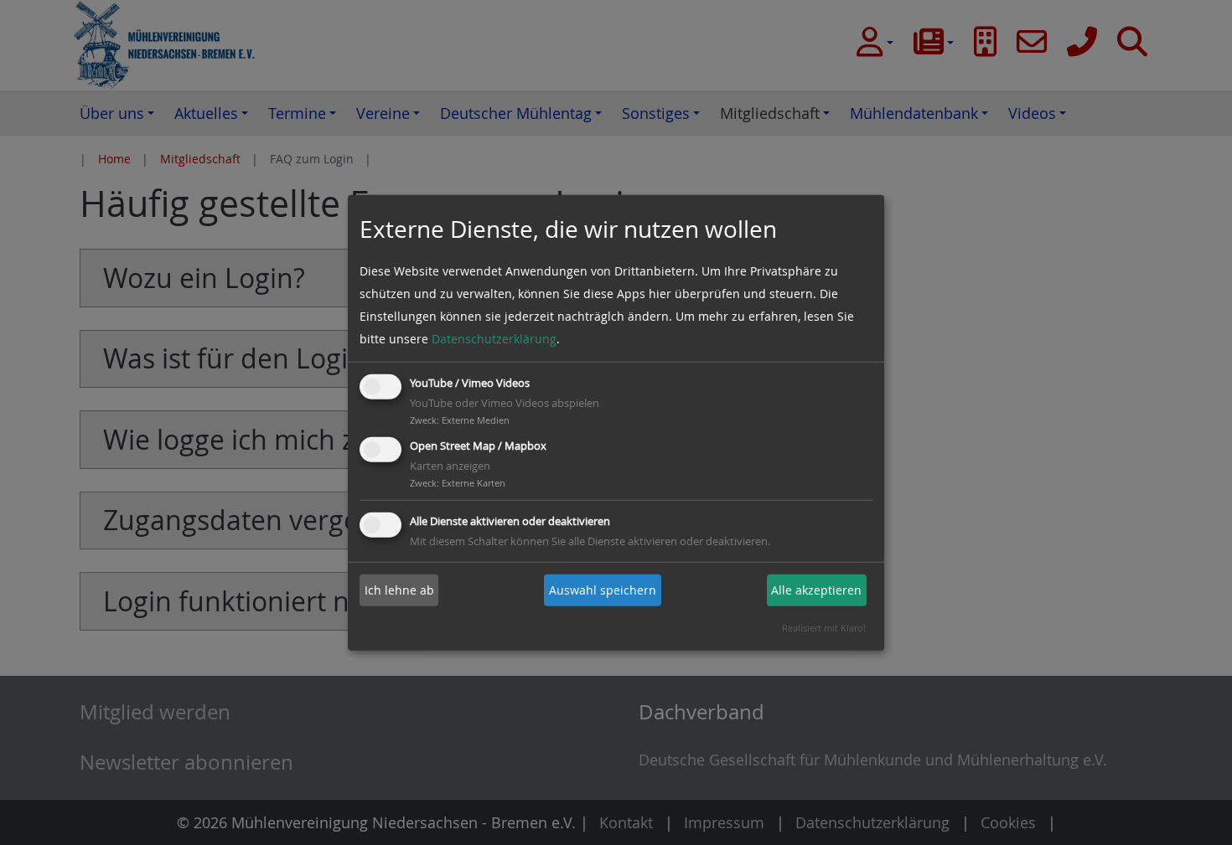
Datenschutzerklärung (494, 339)
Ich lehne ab (399, 590)
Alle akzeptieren (816, 590)
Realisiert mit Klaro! (824, 627)
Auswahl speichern (602, 590)
